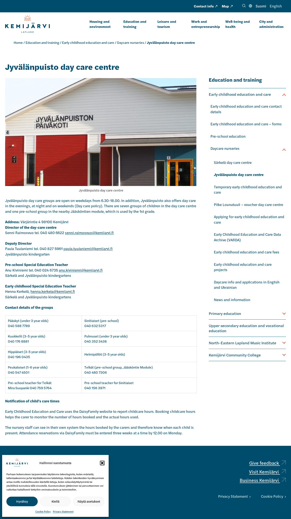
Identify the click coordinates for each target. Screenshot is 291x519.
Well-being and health (237, 24)
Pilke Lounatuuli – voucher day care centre (248, 204)
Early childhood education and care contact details (246, 109)
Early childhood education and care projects (243, 267)
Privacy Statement (63, 511)
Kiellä (55, 501)
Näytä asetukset (89, 501)
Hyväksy (22, 501)
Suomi (261, 6)
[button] (102, 463)
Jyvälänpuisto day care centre (239, 174)
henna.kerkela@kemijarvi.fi (52, 291)
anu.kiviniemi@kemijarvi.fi (81, 270)
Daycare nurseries (130, 42)
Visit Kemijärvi (264, 471)
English (276, 6)
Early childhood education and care (88, 42)
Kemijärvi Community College (235, 354)
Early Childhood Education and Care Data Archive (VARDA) (247, 237)
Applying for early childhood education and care (249, 219)
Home (18, 42)
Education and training (134, 24)
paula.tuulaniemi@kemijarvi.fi (88, 248)
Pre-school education (228, 136)
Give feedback (264, 463)
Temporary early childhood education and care (248, 189)
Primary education (225, 313)
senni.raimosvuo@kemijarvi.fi (89, 232)
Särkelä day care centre (233, 162)
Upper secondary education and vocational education (246, 328)
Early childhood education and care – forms (246, 123)
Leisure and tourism (166, 24)
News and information (232, 299)
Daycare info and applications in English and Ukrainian (246, 284)
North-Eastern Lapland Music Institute (242, 342)
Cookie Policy (43, 511)
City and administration (271, 24)
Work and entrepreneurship (205, 24)
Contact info (204, 6)
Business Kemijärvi (260, 480)
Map (225, 6)
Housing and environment (100, 24)
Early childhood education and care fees (246, 251)
